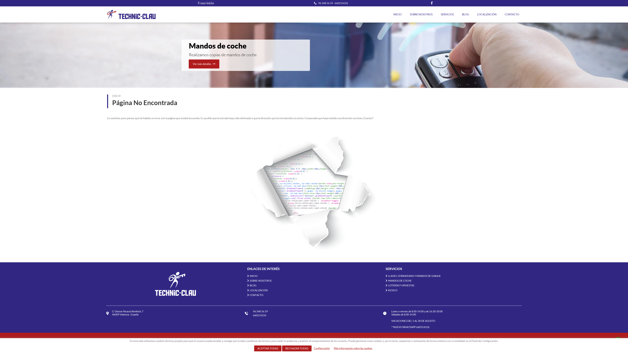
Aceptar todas (267, 348)
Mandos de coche (400, 280)
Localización (487, 14)
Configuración (322, 348)
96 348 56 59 (325, 3)
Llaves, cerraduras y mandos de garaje (414, 276)
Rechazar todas (296, 348)
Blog (465, 14)
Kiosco (392, 290)
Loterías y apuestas (401, 285)
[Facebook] (432, 3)
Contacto (512, 14)
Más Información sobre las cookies (353, 348)
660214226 (341, 3)
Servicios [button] (447, 14)
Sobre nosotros (421, 14)
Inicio (397, 14)
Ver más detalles (202, 63)
